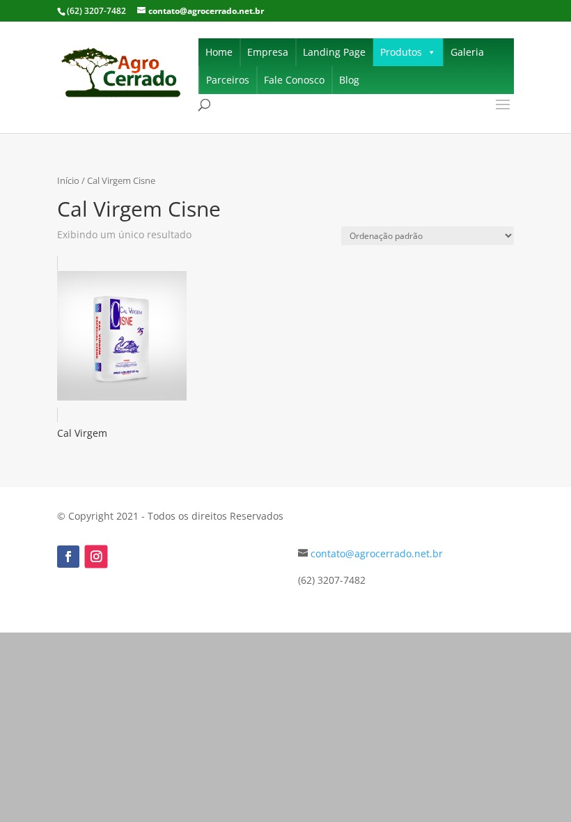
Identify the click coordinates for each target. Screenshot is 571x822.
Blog (349, 79)
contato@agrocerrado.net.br (377, 553)
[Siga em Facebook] (68, 556)
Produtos (401, 52)
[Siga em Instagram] (96, 556)
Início (68, 180)
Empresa (267, 52)
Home (219, 52)
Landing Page (334, 52)
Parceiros (227, 79)
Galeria (467, 52)
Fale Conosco (294, 79)
